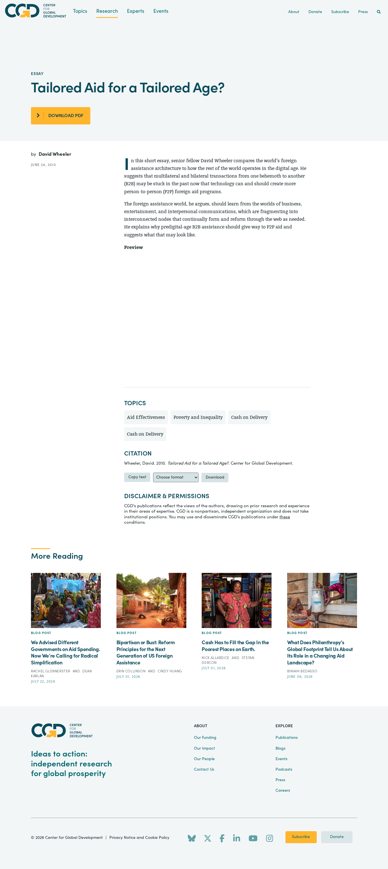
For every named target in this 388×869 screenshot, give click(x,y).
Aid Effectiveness (146, 417)
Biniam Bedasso (302, 671)
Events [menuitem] (281, 759)
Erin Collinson (131, 671)
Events (160, 11)
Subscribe (301, 837)
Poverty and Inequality (198, 417)
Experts (135, 11)
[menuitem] (379, 12)
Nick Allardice (216, 658)
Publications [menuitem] (287, 737)
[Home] (36, 10)
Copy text (137, 477)
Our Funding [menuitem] (205, 737)
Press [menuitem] (363, 12)
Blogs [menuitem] (280, 748)
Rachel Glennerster (51, 671)
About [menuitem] (293, 12)
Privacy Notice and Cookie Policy (139, 837)
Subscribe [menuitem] (340, 12)
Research (107, 11)
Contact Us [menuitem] (204, 769)
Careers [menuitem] (283, 790)
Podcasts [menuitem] (284, 769)
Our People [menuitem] (204, 759)
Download (215, 477)
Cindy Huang (170, 671)
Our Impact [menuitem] (204, 748)
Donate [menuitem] (315, 12)
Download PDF (66, 115)
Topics (80, 11)
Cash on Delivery (249, 417)
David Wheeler (55, 154)
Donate (337, 837)
